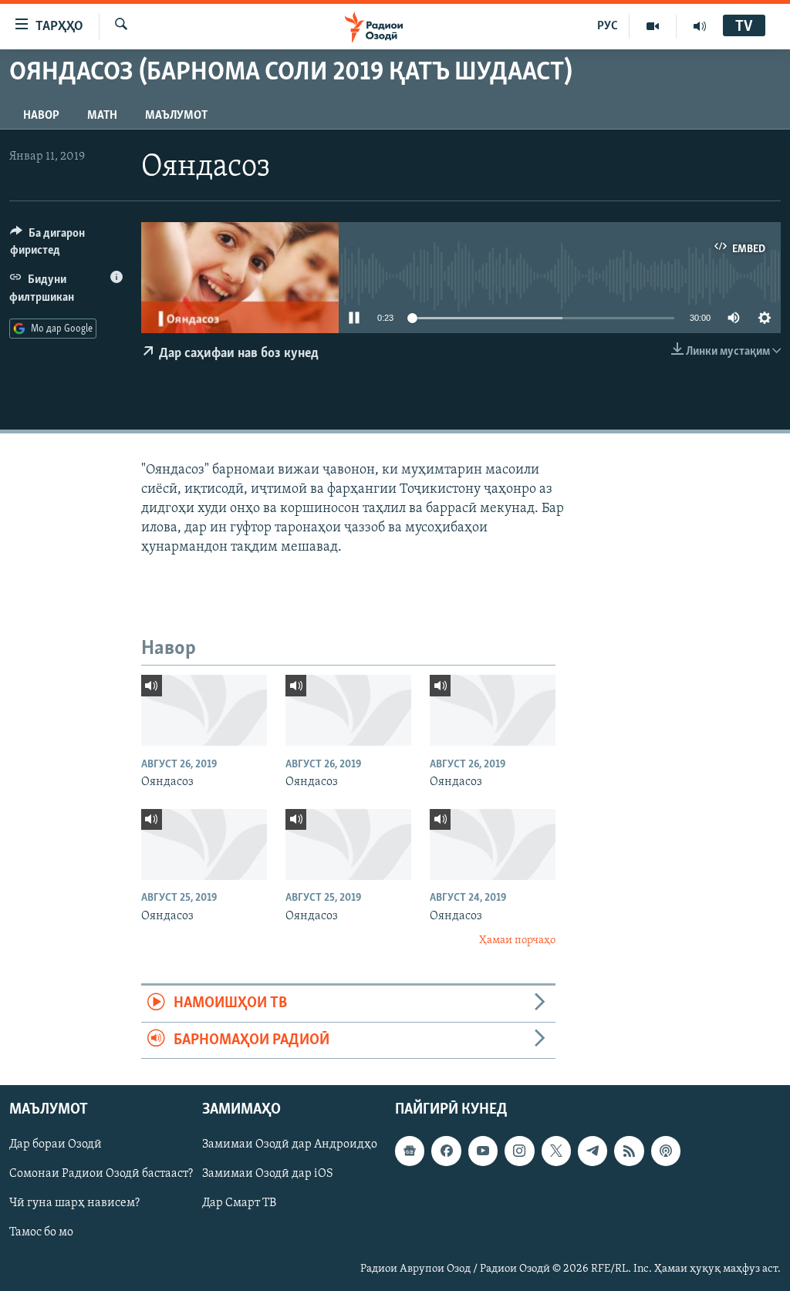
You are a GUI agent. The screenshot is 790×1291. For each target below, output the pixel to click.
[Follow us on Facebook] (446, 1151)
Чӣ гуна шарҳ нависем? (74, 1204)
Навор (41, 116)
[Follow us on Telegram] (592, 1151)
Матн (102, 116)
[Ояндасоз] (204, 710)
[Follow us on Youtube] (483, 1151)
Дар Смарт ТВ (239, 1204)
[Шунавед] (700, 26)
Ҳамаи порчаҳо (517, 940)
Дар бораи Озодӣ (55, 1145)
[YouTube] (653, 26)
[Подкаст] (665, 1151)
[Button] (66, 245)
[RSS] (628, 1151)
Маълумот (176, 116)
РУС (607, 26)
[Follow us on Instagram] (519, 1151)
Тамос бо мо (41, 1233)
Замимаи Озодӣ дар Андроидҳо (289, 1145)
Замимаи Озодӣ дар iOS (267, 1174)
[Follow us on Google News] (409, 1151)
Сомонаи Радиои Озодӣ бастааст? (101, 1174)
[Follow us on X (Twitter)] (556, 1151)
